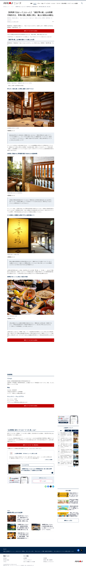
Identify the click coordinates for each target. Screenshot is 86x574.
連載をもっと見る (68, 520)
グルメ (38, 3)
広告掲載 (45, 558)
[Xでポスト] (51, 486)
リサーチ (58, 3)
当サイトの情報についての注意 (29, 561)
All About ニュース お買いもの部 (12, 21)
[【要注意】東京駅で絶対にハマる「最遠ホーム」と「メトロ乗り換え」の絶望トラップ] (74, 508)
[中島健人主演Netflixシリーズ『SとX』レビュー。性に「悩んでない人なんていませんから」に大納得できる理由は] (74, 494)
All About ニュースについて (48, 561)
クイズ (69, 3)
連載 (31, 3)
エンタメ (53, 3)
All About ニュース (6, 6)
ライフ (34, 3)
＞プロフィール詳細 (48, 459)
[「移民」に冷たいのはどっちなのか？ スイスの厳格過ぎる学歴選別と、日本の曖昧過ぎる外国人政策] (74, 514)
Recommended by (71, 466)
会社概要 (25, 558)
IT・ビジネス (47, 3)
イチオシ (5, 561)
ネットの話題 (75, 3)
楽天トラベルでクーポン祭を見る (30, 444)
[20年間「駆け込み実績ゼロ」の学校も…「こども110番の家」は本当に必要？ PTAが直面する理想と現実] (74, 501)
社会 (42, 3)
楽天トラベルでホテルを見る (30, 30)
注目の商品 (63, 3)
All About (5, 558)
